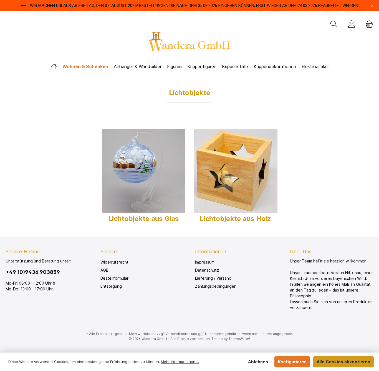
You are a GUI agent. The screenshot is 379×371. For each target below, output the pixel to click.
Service (108, 251)
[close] (372, 5)
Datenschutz (207, 270)
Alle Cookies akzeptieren (343, 361)
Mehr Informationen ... (180, 361)
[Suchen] (333, 24)
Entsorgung (111, 286)
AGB (104, 270)
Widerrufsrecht (114, 262)
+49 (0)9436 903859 (33, 272)
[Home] (54, 66)
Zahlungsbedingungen (215, 286)
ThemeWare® (240, 339)
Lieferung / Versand (213, 278)
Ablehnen (258, 361)
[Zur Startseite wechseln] (189, 43)
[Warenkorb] (367, 24)
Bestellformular (114, 278)
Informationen (210, 251)
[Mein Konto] (351, 24)
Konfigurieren (292, 361)
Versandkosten (177, 334)
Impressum (204, 262)
